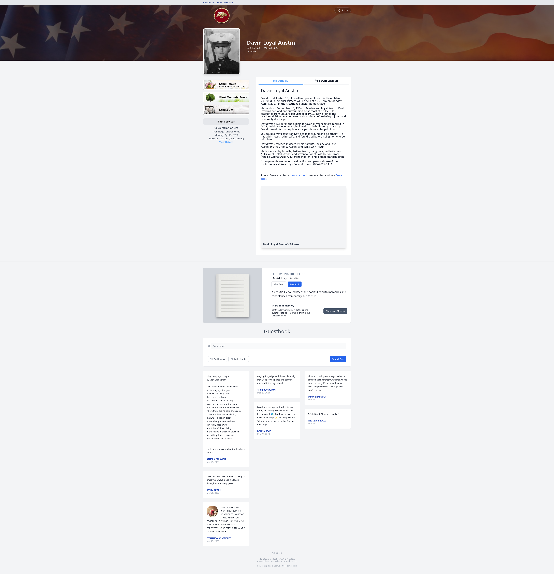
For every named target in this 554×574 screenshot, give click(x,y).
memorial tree (297, 175)
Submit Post (338, 359)
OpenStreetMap (280, 566)
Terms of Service (285, 561)
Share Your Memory (335, 311)
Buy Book (294, 284)
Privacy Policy (268, 561)
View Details (226, 142)
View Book (279, 284)
